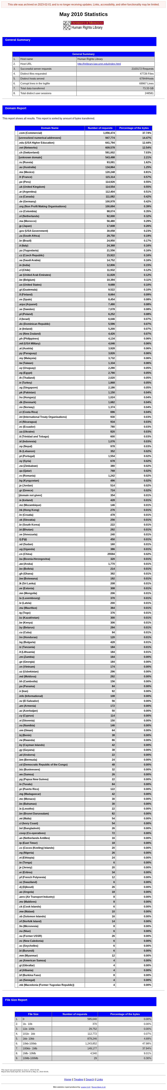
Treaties (78, 1079)
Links (100, 1079)
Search (90, 1079)
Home (67, 1079)
